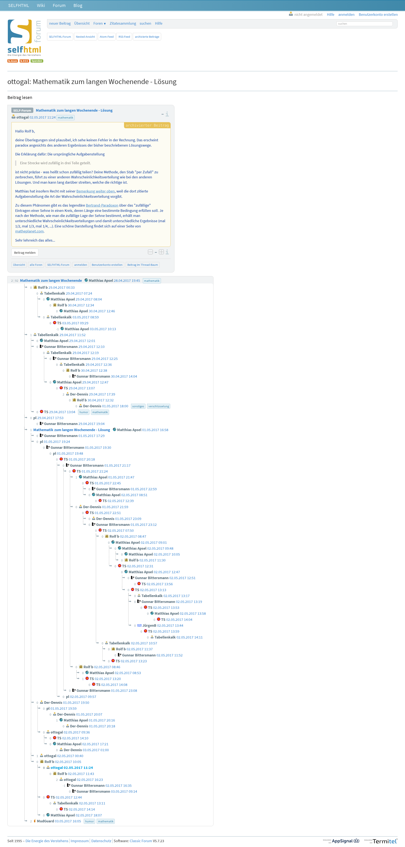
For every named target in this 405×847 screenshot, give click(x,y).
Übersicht (82, 23)
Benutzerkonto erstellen (107, 265)
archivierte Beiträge (147, 37)
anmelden (80, 265)
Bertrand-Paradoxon (102, 205)
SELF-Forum (22, 110)
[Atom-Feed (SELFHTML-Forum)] (12, 61)
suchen (145, 23)
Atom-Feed (107, 37)
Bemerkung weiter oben (95, 191)
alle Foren (36, 265)
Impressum (80, 841)
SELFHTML (18, 5)
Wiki (41, 5)
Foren (98, 23)
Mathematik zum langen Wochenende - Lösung (74, 110)
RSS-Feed (124, 37)
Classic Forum (141, 841)
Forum (59, 5)
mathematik (65, 117)
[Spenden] (37, 61)
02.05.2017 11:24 (43, 117)
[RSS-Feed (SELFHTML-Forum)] (24, 61)
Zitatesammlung (123, 23)
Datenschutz (101, 841)
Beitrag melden (25, 252)
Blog (77, 5)
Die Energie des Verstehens (47, 841)
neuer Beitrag (60, 23)
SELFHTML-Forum (60, 37)
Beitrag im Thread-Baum (142, 265)
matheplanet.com (29, 231)
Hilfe (158, 23)
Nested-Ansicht (85, 37)
